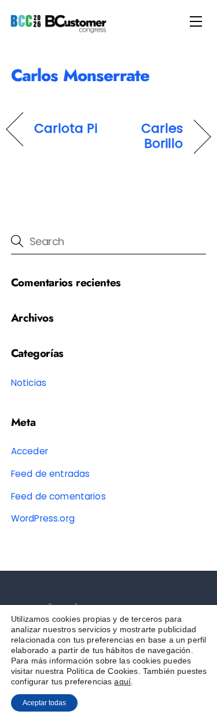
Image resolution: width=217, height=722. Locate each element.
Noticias (28, 383)
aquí (122, 681)
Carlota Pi (65, 128)
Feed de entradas (50, 474)
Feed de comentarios (58, 496)
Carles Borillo (149, 136)
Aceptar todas (44, 703)
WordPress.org (43, 518)
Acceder (29, 451)
